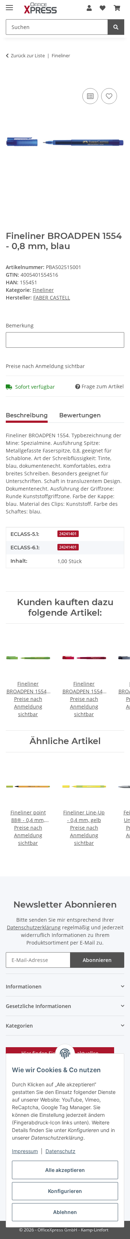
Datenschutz (60, 1151)
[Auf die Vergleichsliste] (90, 96)
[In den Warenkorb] (11, 78)
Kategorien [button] (19, 1025)
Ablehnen (65, 1212)
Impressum (25, 1151)
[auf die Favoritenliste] (109, 96)
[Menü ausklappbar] (9, 4)
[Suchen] (116, 27)
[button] (89, 8)
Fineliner (43, 289)
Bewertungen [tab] (80, 415)
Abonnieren (97, 960)
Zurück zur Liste (28, 55)
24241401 (68, 533)
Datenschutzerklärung (34, 927)
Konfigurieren (65, 1191)
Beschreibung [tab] (27, 415)
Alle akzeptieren (65, 1170)
